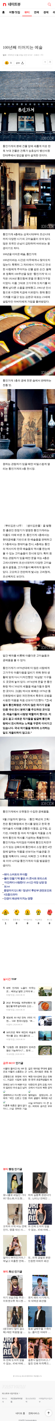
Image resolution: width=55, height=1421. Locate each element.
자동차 (9, 1024)
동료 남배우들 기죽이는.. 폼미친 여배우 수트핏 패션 (39, 1326)
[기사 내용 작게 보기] (45, 64)
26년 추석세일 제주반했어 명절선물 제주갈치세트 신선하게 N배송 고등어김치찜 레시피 (20, 1006)
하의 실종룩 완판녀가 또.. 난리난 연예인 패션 (39, 1192)
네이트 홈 (20, 1408)
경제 (46, 12)
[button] (48, 1413)
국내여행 (10, 1054)
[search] (49, 4)
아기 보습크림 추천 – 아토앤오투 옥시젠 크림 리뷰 (14, 1294)
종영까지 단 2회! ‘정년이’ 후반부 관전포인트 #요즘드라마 (28, 892)
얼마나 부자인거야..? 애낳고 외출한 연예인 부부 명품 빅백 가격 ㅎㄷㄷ (14, 1254)
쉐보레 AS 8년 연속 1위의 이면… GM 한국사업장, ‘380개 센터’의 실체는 (20, 1021)
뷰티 (27, 12)
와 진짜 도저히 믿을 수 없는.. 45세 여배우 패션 (39, 1223)
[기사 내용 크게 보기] (50, 63)
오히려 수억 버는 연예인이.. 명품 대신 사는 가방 (15, 1223)
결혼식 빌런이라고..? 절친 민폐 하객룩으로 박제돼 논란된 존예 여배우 (40, 1357)
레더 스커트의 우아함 (15, 874)
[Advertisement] (27, 27)
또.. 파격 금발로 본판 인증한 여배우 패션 (39, 1254)
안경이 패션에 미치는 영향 (18, 898)
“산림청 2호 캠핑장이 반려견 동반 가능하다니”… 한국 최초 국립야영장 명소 (20, 1050)
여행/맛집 (14, 12)
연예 (36, 12)
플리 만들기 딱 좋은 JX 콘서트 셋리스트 (25, 878)
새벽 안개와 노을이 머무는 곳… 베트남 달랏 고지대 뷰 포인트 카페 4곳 (20, 991)
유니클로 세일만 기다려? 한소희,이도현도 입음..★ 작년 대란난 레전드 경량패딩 (14, 1192)
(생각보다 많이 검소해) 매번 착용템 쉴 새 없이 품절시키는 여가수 (14, 1326)
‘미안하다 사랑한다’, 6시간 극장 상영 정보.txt (25, 884)
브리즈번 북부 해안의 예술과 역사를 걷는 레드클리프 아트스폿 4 (20, 1035)
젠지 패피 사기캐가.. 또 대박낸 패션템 (39, 1294)
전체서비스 (34, 1408)
